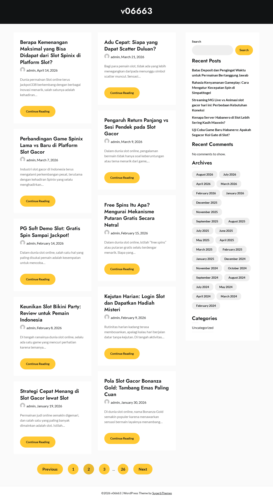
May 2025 (202, 240)
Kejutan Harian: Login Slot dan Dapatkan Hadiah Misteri (134, 303)
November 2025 (207, 212)
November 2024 (207, 268)
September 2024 (207, 277)
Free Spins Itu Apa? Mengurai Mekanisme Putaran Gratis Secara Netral (129, 215)
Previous (50, 469)
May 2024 (225, 287)
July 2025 (202, 230)
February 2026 (206, 193)
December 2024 (234, 259)
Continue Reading (37, 111)
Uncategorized (202, 328)
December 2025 (206, 202)
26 (123, 469)
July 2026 (229, 174)
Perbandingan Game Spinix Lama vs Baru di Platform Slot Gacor (51, 145)
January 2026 (235, 193)
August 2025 (236, 221)
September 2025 (207, 221)
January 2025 (205, 259)
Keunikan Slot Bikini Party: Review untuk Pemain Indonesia (50, 313)
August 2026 (204, 174)
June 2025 (226, 230)
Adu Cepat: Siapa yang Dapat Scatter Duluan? (131, 45)
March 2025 (204, 249)
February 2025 (232, 249)
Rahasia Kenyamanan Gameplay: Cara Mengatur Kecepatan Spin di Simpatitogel (220, 87)
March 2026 (229, 184)
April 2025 (227, 240)
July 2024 (202, 287)
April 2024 (203, 296)
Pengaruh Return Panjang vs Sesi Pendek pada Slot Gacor (136, 126)
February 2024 (206, 305)
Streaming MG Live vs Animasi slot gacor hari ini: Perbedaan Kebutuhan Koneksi (219, 105)
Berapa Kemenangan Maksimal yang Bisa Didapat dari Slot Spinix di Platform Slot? (50, 52)
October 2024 (237, 268)
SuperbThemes (162, 493)
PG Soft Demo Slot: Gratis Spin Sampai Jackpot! (50, 232)
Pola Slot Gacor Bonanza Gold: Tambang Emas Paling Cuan (136, 387)
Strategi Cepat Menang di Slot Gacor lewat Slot (49, 394)
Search (196, 41)
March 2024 (229, 296)
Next (143, 469)
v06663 (136, 10)
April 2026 (203, 184)
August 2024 (236, 277)
